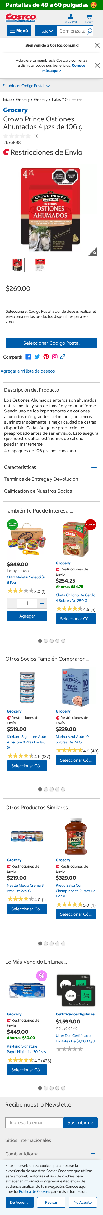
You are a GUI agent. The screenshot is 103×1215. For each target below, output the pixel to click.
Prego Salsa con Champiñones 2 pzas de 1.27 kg (76, 891)
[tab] (51, 1140)
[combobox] (46, 31)
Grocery (23, 99)
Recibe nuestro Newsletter (39, 1104)
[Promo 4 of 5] (57, 641)
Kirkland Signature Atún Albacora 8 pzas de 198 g (26, 742)
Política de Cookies (34, 1191)
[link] (28, 356)
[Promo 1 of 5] (40, 641)
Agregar (27, 616)
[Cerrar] (97, 45)
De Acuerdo (20, 1202)
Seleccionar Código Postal (51, 343)
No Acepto (83, 1202)
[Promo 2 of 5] (46, 641)
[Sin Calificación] (18, 136)
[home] (21, 17)
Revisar (51, 1202)
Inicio (7, 99)
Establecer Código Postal (23, 85)
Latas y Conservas (67, 99)
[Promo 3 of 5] (51, 641)
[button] (90, 31)
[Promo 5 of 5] (63, 641)
